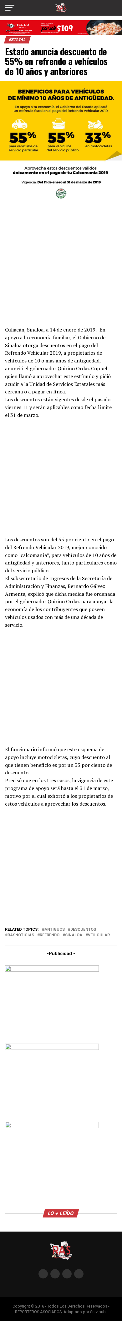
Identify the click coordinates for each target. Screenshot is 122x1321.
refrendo (49, 935)
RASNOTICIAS (21, 935)
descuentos (83, 930)
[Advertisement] (61, 264)
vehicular (99, 935)
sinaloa (73, 935)
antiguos (54, 930)
